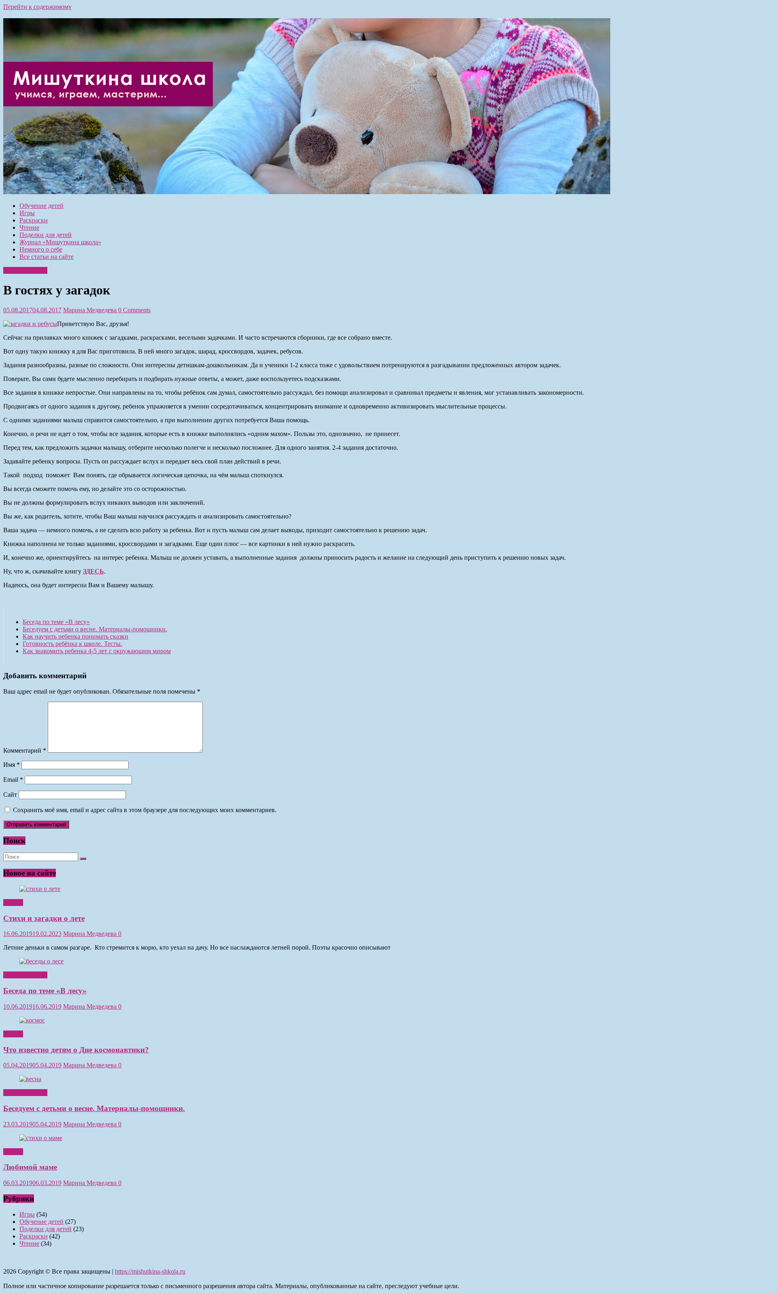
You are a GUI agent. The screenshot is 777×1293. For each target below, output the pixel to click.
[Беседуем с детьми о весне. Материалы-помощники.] (30, 1078)
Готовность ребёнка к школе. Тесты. (72, 643)
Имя (11, 764)
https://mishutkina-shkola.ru (150, 1271)
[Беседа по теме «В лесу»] (41, 961)
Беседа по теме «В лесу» (56, 621)
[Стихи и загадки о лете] (39, 888)
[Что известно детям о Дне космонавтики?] (32, 1020)
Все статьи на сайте (46, 256)
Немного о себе (40, 249)
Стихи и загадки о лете (44, 918)
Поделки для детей (45, 234)
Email (13, 779)
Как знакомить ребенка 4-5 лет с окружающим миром (97, 651)
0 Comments (134, 310)
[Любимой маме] (40, 1137)
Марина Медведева (90, 310)
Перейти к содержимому (37, 6)
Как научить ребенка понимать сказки (75, 636)
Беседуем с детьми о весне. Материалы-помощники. (95, 629)
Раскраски (33, 220)
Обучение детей (41, 205)
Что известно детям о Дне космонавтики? (76, 1049)
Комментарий (24, 750)
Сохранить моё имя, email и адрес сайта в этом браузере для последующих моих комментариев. (144, 809)
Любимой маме (30, 1167)
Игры (27, 213)
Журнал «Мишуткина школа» (60, 242)
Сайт (10, 794)
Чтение (29, 227)
